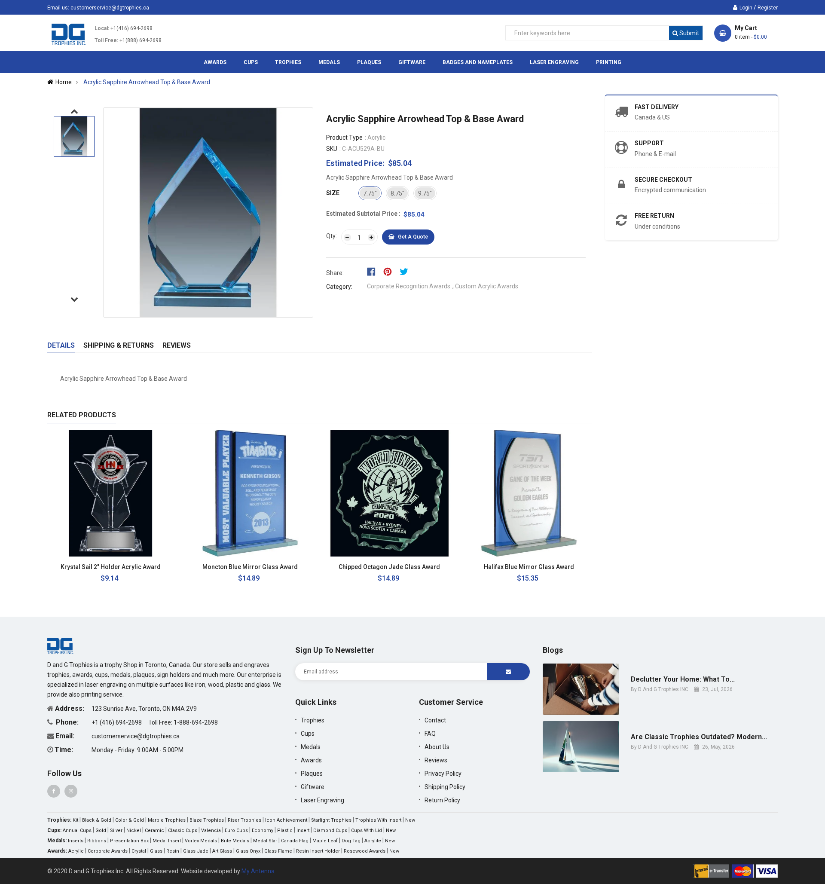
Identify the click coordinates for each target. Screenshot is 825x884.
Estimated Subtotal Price (362, 213)
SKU (331, 148)
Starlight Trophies (331, 820)
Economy (262, 830)
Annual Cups (77, 830)
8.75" (397, 193)
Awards (311, 760)
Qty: (331, 235)
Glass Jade (195, 851)
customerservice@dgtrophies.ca (109, 8)
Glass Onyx (248, 851)
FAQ (430, 733)
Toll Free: (106, 40)
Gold (100, 830)
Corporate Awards (108, 851)
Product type (344, 137)
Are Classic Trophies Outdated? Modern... (699, 737)
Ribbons (96, 841)
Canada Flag (295, 841)
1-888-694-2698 (196, 722)
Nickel (133, 830)
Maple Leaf (325, 841)
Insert (302, 830)
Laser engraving (322, 800)
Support (649, 143)
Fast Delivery (656, 107)
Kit (75, 820)
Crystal (138, 851)
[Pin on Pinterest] (390, 271)
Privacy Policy (443, 773)
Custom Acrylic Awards (486, 286)
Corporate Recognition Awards (408, 286)
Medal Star (265, 841)
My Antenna (258, 871)
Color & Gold (129, 820)
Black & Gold (96, 820)
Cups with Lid (366, 830)
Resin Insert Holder (318, 851)
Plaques (312, 773)
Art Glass (222, 851)
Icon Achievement (286, 820)
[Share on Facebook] (374, 271)
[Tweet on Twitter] (406, 271)
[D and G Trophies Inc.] (60, 645)
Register (768, 8)
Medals (311, 746)
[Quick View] (159, 567)
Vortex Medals (201, 841)
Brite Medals (235, 841)
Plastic (285, 830)
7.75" (370, 193)
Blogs (553, 650)
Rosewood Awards (364, 851)
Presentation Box (129, 841)
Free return (654, 215)
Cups (308, 733)
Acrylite (372, 841)
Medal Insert (167, 841)
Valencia (211, 830)
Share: (335, 272)
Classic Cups (182, 830)
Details (61, 345)
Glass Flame (278, 851)
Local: (102, 28)
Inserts (75, 841)
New (410, 820)
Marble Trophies (167, 820)
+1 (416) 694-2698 (117, 722)
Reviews (176, 345)
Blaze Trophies (206, 820)
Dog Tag (351, 841)
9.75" (425, 193)
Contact (435, 720)
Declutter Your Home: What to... (683, 679)
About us (437, 746)
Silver (116, 830)
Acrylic (76, 851)
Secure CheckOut (663, 179)
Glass (156, 851)
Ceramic (154, 830)
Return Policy (442, 800)
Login (745, 8)
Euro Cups (236, 830)
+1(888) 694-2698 (140, 40)
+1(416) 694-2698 (131, 28)
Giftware (312, 786)
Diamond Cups (330, 830)
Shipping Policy (445, 786)
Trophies (312, 720)
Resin (172, 851)
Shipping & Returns (118, 345)
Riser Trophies (244, 820)
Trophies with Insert (378, 820)
